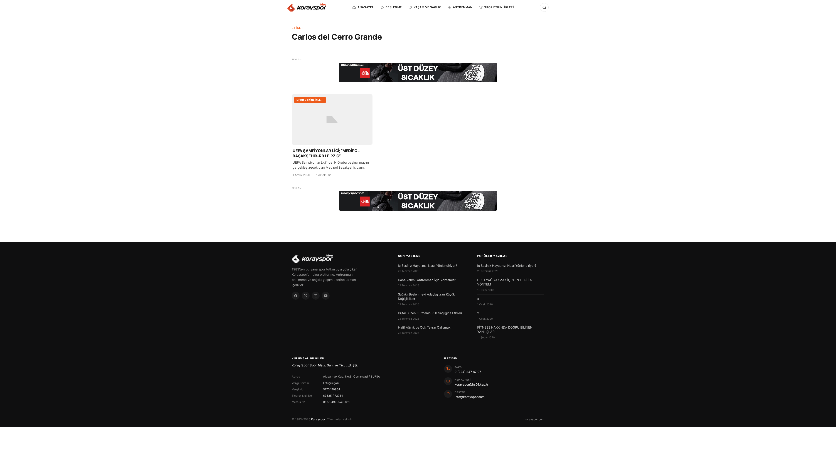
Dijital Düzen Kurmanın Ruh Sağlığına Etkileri (430, 313)
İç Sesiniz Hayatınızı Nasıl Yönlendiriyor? (427, 266)
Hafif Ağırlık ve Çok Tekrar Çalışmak (424, 327)
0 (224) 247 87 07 (468, 372)
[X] (306, 296)
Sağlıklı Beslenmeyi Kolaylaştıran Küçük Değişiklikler (426, 296)
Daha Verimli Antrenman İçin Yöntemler (426, 280)
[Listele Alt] (418, 201)
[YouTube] (326, 296)
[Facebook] (296, 296)
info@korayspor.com (469, 397)
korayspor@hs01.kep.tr (471, 384)
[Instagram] (316, 296)
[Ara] (544, 7)
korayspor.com (534, 419)
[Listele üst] (418, 72)
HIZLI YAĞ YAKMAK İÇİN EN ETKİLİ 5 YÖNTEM (504, 282)
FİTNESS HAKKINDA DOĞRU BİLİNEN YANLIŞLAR (505, 330)
